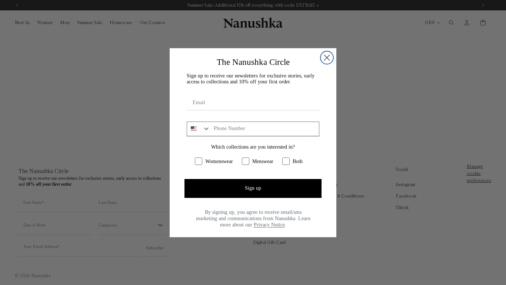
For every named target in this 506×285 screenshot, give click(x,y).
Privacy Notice (269, 225)
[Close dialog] (326, 57)
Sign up (253, 188)
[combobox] (198, 129)
